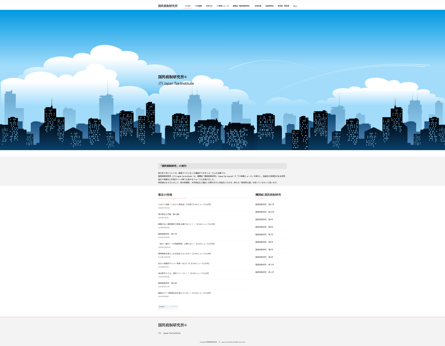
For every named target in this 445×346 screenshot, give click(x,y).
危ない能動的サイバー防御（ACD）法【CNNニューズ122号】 (184, 263)
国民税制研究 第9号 (264, 219)
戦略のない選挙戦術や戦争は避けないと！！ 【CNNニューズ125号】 (187, 224)
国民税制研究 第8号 (264, 227)
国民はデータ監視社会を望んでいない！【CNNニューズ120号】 (185, 293)
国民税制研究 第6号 (264, 242)
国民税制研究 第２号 (264, 272)
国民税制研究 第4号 (264, 257)
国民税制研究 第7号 (264, 234)
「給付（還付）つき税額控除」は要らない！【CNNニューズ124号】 (187, 244)
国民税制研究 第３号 (264, 264)
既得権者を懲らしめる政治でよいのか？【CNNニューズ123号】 (185, 253)
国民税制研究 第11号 (167, 234)
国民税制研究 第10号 (167, 283)
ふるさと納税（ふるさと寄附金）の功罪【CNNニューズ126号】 (185, 204)
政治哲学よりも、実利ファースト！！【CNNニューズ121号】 (184, 273)
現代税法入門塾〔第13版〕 (169, 214)
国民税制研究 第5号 (264, 249)
